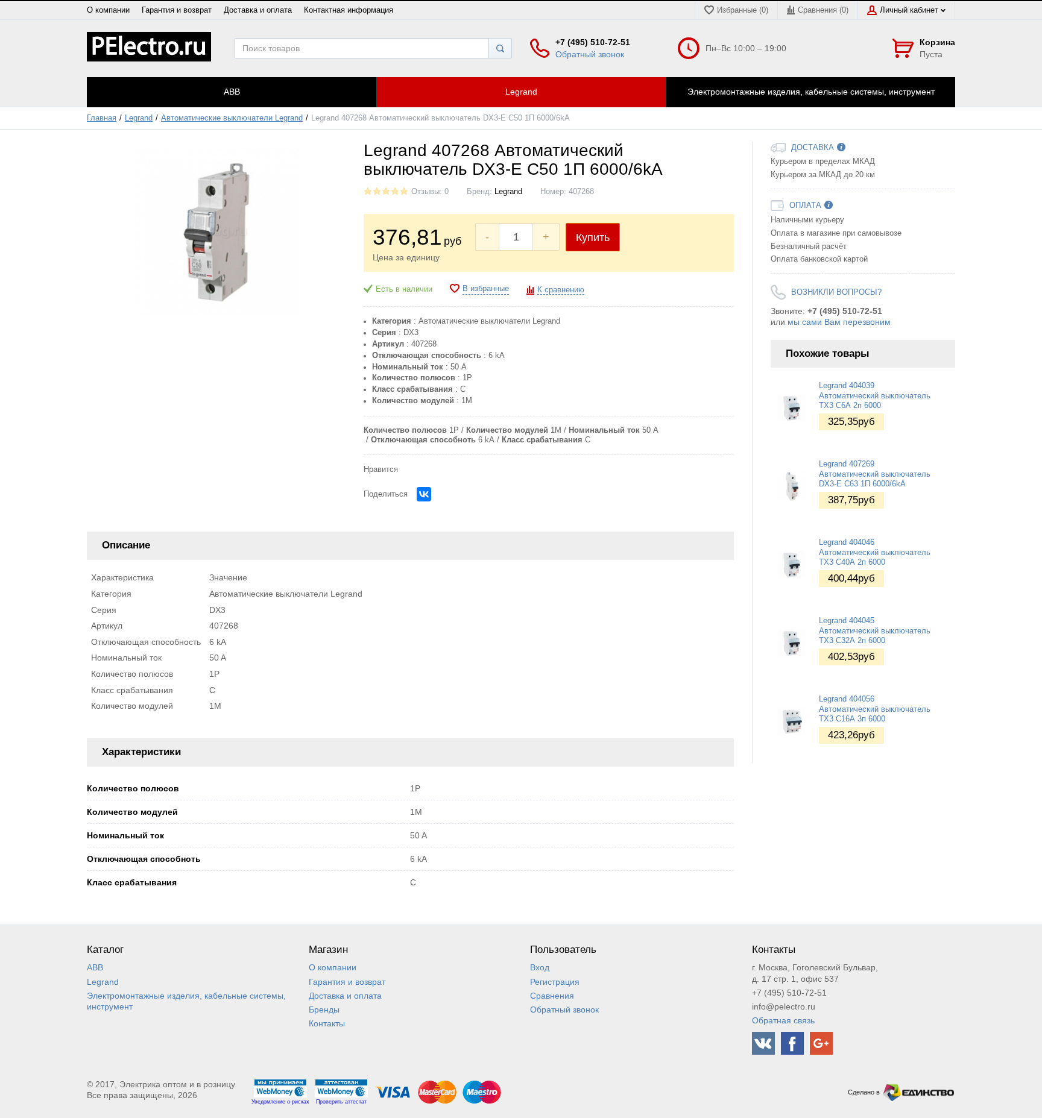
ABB (95, 967)
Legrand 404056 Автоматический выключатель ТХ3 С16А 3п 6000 (874, 709)
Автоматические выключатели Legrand (232, 118)
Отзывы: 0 (430, 191)
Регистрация (554, 982)
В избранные (486, 288)
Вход (539, 967)
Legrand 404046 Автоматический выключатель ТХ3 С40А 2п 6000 (874, 552)
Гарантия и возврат (177, 10)
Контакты (327, 1023)
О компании (108, 10)
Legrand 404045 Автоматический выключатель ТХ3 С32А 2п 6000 (874, 631)
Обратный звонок (589, 54)
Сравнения (552, 995)
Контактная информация (348, 10)
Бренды (324, 1009)
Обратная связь (783, 1020)
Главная (101, 118)
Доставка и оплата (258, 10)
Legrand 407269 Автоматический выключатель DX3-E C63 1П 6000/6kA (874, 474)
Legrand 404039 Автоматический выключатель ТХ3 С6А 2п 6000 (874, 396)
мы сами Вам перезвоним (839, 322)
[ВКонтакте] (424, 494)
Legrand (139, 118)
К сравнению (560, 290)
